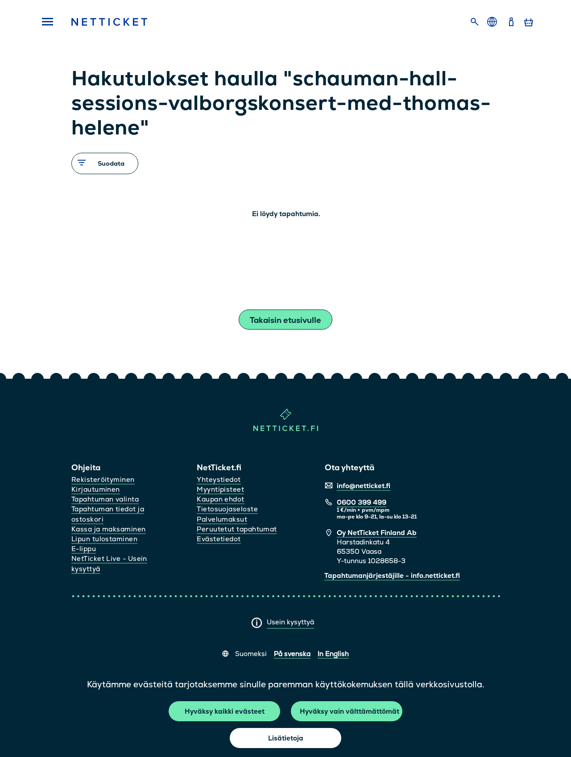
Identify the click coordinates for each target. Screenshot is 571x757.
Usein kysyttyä (290, 622)
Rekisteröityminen (103, 479)
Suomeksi (251, 653)
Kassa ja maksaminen (108, 529)
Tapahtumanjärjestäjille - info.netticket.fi (392, 575)
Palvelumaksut (222, 519)
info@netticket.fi (363, 485)
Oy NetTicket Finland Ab (377, 532)
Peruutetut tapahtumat (237, 529)
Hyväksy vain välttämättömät (349, 711)
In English (333, 653)
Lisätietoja (285, 738)
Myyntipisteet (220, 489)
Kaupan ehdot (220, 499)
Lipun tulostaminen (104, 539)
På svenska (292, 653)
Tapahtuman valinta (105, 499)
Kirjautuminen (95, 489)
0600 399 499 (361, 502)
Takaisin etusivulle (285, 320)
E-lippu (83, 548)
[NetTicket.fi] (286, 429)
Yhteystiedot (218, 479)
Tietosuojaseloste (227, 509)
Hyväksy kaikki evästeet (225, 711)
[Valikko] (44, 22)
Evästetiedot (218, 539)
